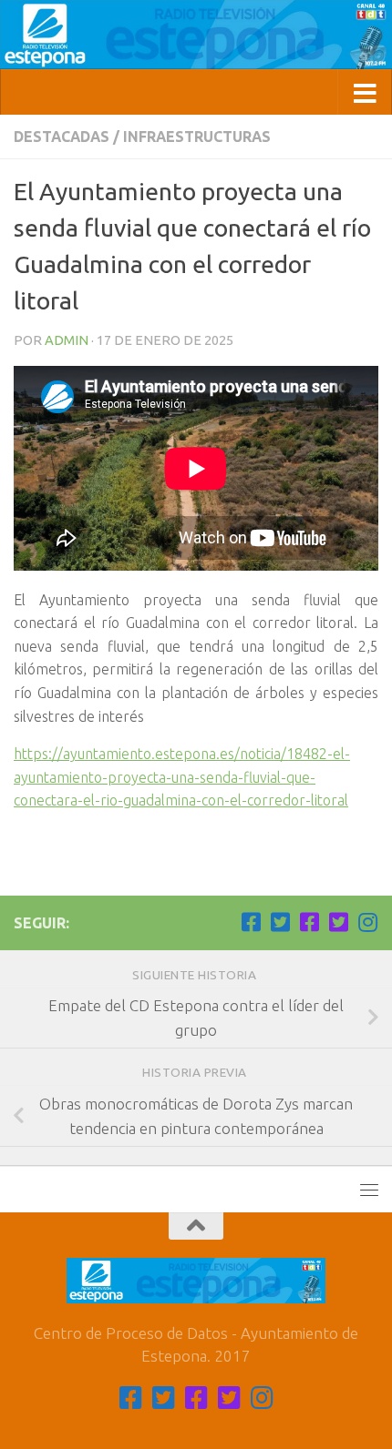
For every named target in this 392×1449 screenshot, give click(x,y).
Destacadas (61, 136)
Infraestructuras (197, 136)
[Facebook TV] (251, 922)
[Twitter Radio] (338, 922)
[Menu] (369, 1189)
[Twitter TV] (280, 922)
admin (66, 340)
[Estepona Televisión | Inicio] (196, 34)
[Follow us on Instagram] (367, 922)
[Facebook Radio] (309, 922)
